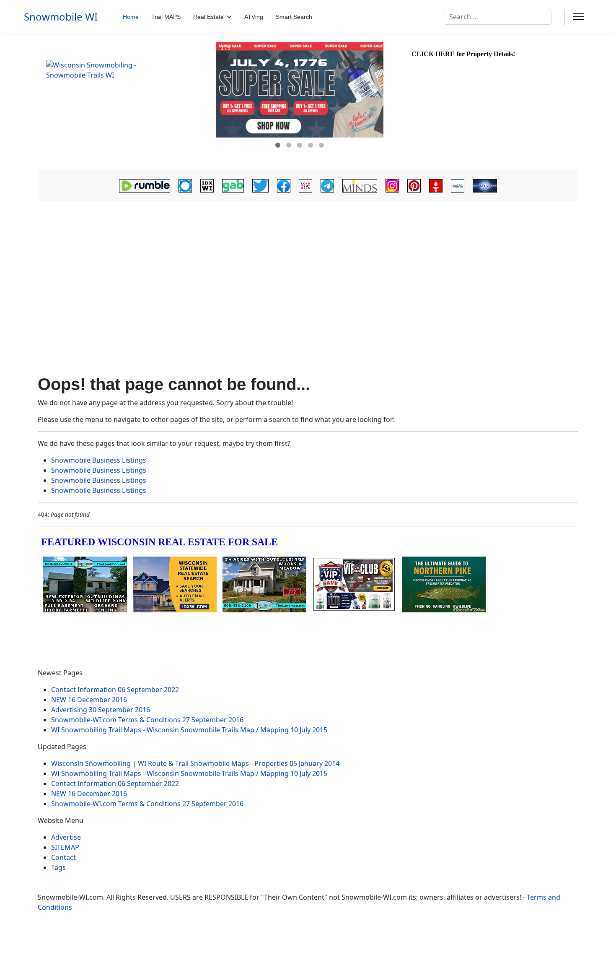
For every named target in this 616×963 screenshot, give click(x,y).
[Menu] (578, 17)
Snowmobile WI (61, 17)
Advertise (66, 837)
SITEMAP (65, 847)
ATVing (253, 16)
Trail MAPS (166, 16)
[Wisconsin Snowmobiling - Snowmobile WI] (125, 102)
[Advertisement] (308, 269)
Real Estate (208, 16)
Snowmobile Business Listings (98, 460)
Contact (63, 857)
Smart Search (294, 16)
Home (131, 16)
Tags (58, 867)
